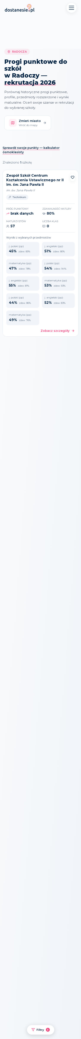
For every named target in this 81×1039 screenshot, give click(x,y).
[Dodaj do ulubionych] (72, 177)
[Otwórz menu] (71, 8)
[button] (72, 177)
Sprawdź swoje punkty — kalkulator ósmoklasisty (31, 150)
